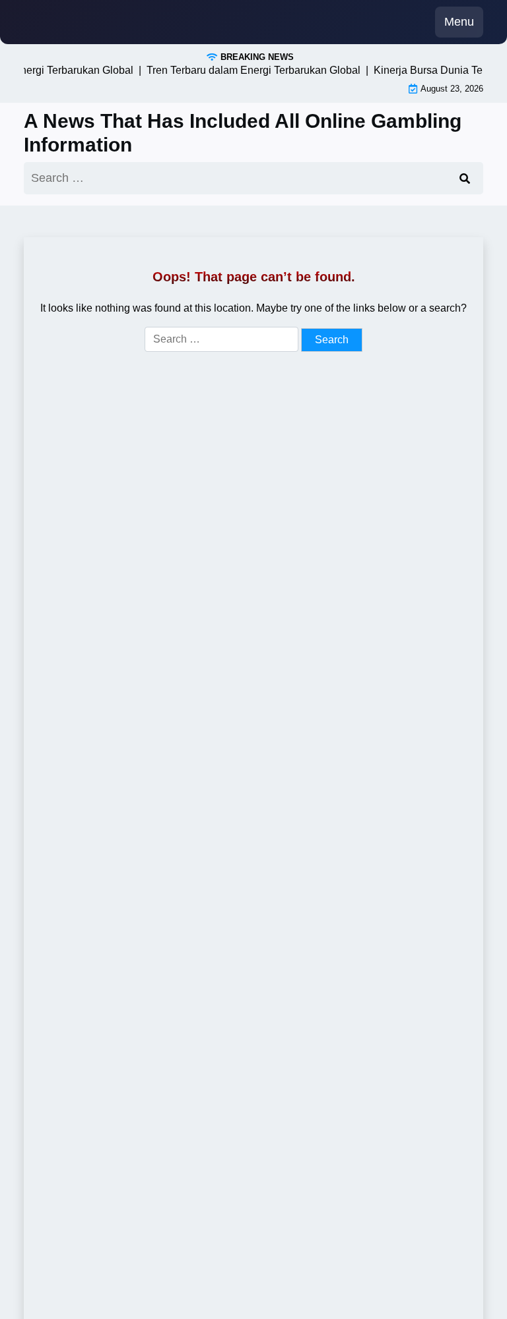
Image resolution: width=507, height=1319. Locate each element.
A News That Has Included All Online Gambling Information (242, 132)
